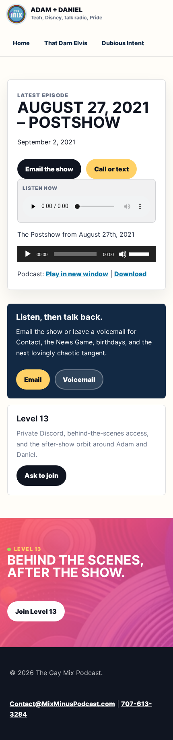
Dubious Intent (123, 43)
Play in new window (77, 274)
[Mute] (123, 254)
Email (33, 379)
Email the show (49, 169)
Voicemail (79, 379)
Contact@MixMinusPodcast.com (62, 704)
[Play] (28, 254)
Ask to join (41, 475)
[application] (86, 254)
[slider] (140, 253)
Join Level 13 (36, 611)
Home (21, 43)
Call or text (111, 169)
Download (130, 274)
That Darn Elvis (65, 43)
